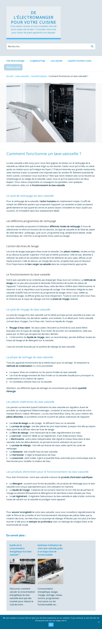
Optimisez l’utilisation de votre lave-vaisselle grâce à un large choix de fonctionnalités (50, 550)
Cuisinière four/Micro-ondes (80, 61)
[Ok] (98, 622)
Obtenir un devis (13, 67)
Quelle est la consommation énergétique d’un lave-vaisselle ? (20, 550)
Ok (51, 625)
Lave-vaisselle (56, 61)
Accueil (9, 76)
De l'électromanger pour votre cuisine (33, 17)
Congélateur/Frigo (37, 61)
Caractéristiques (39, 76)
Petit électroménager (15, 61)
